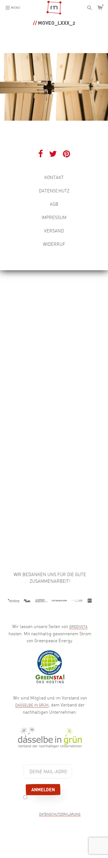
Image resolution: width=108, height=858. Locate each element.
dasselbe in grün (32, 705)
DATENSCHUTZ (54, 191)
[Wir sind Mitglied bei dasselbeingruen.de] (50, 737)
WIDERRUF (54, 244)
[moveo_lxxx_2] (54, 86)
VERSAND (54, 231)
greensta (78, 626)
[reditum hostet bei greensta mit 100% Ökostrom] (49, 666)
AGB (54, 204)
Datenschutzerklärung (60, 814)
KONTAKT (54, 177)
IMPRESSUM (54, 217)
